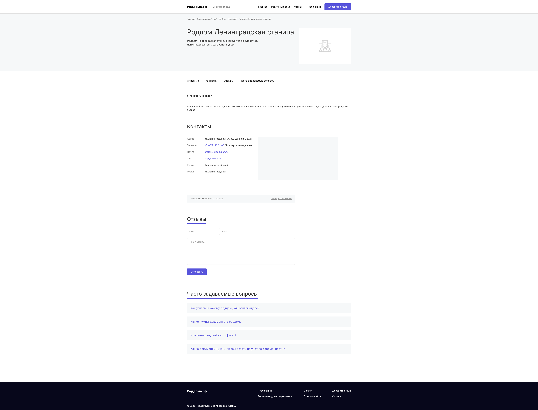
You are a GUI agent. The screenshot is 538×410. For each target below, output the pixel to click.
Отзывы (298, 6)
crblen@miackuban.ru (216, 151)
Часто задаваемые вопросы (257, 80)
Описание (193, 80)
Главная (262, 6)
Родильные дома (280, 6)
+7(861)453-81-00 (214, 145)
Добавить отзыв (337, 6)
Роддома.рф (197, 7)
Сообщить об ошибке (281, 198)
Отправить (197, 271)
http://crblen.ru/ (213, 158)
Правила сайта (312, 396)
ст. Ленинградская (228, 19)
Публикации (314, 6)
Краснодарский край (207, 19)
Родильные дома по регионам (275, 396)
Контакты (211, 80)
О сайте (308, 390)
